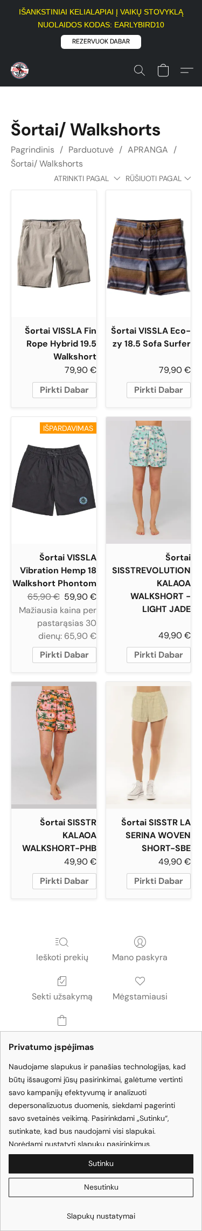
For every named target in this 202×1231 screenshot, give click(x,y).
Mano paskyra (140, 957)
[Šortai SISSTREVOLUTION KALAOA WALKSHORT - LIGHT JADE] (148, 480)
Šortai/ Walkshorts (47, 163)
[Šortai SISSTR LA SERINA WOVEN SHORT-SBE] (148, 745)
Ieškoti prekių (62, 957)
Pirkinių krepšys (62, 1035)
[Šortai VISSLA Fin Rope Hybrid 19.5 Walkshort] (53, 253)
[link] (101, 1211)
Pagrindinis (32, 149)
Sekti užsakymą (62, 996)
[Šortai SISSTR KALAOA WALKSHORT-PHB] (53, 745)
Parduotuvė (91, 149)
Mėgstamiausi (140, 996)
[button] (101, 42)
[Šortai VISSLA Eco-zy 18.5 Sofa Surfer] (148, 253)
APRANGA (148, 149)
